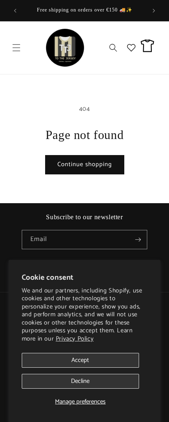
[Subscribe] (138, 239)
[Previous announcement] (15, 11)
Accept (80, 360)
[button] (16, 48)
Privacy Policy (75, 339)
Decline (80, 381)
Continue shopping (84, 164)
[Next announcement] (154, 11)
